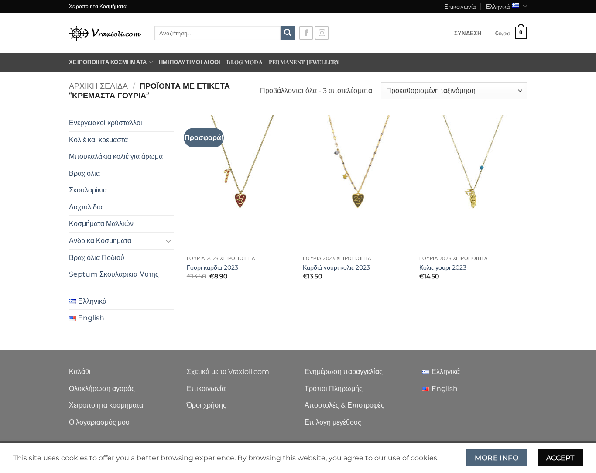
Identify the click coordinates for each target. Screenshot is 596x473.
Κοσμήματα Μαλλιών (101, 223)
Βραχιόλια (84, 173)
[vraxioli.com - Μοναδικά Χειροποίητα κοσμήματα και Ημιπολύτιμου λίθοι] (105, 33)
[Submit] (288, 33)
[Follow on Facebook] (306, 33)
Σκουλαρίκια (88, 190)
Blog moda (244, 61)
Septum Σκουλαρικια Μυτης (114, 274)
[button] (468, 33)
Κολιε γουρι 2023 (442, 267)
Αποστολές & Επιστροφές (344, 405)
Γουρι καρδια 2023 (212, 267)
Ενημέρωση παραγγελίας (344, 371)
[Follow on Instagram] (322, 33)
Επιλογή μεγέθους (333, 422)
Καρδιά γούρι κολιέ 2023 (336, 267)
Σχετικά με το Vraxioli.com (228, 371)
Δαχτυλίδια (86, 207)
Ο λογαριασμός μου (99, 422)
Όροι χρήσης (206, 405)
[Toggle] (168, 241)
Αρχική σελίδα (98, 86)
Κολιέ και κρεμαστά (98, 140)
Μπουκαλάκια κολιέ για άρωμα (116, 156)
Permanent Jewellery (304, 61)
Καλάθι (80, 371)
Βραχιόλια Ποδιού (96, 258)
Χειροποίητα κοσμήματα (108, 61)
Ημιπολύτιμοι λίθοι (190, 61)
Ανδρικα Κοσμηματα (100, 240)
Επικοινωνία (460, 6)
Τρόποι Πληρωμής (334, 388)
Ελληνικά (498, 6)
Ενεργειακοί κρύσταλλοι (105, 123)
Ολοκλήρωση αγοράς (102, 388)
